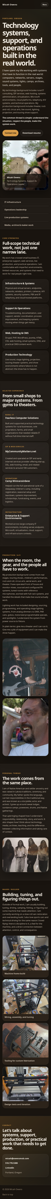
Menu (45, 5)
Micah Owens (9, 4)
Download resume (32, 133)
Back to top (7, 1194)
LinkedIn (9, 1167)
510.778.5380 (11, 1163)
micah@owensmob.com (17, 1158)
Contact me (10, 133)
